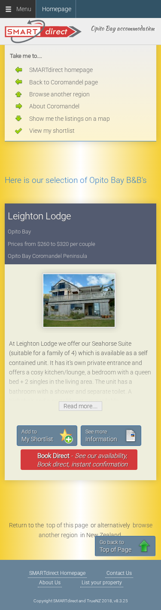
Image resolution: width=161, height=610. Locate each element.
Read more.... (80, 406)
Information (101, 436)
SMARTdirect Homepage (57, 573)
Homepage (56, 9)
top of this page (67, 525)
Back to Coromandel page (63, 82)
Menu (21, 9)
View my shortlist (52, 130)
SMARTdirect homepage (61, 69)
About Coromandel (54, 106)
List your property (102, 583)
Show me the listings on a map (69, 118)
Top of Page (115, 546)
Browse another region (59, 94)
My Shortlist (37, 436)
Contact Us (119, 573)
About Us (50, 583)
